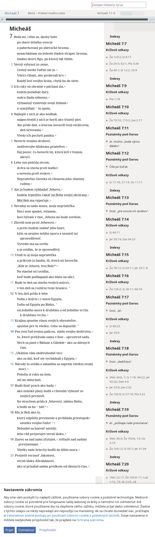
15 (12, 353)
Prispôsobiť (47, 530)
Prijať (9, 530)
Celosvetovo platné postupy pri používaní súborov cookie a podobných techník (63, 515)
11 (12, 282)
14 (12, 331)
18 (12, 412)
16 (12, 364)
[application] (77, 19)
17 (12, 385)
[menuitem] (6, 5)
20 (12, 455)
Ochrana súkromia (90, 520)
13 (12, 320)
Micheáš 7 (12, 13)
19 (12, 439)
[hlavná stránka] (6, 5)
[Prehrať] (2, 19)
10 (12, 255)
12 (12, 293)
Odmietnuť (26, 530)
